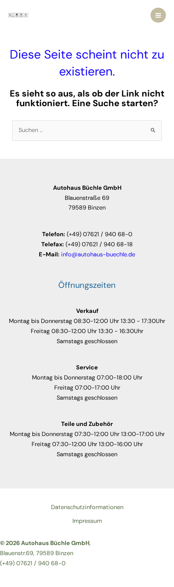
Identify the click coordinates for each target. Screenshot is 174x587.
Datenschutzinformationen (87, 507)
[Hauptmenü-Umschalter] (158, 15)
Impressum (87, 521)
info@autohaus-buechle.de (98, 254)
